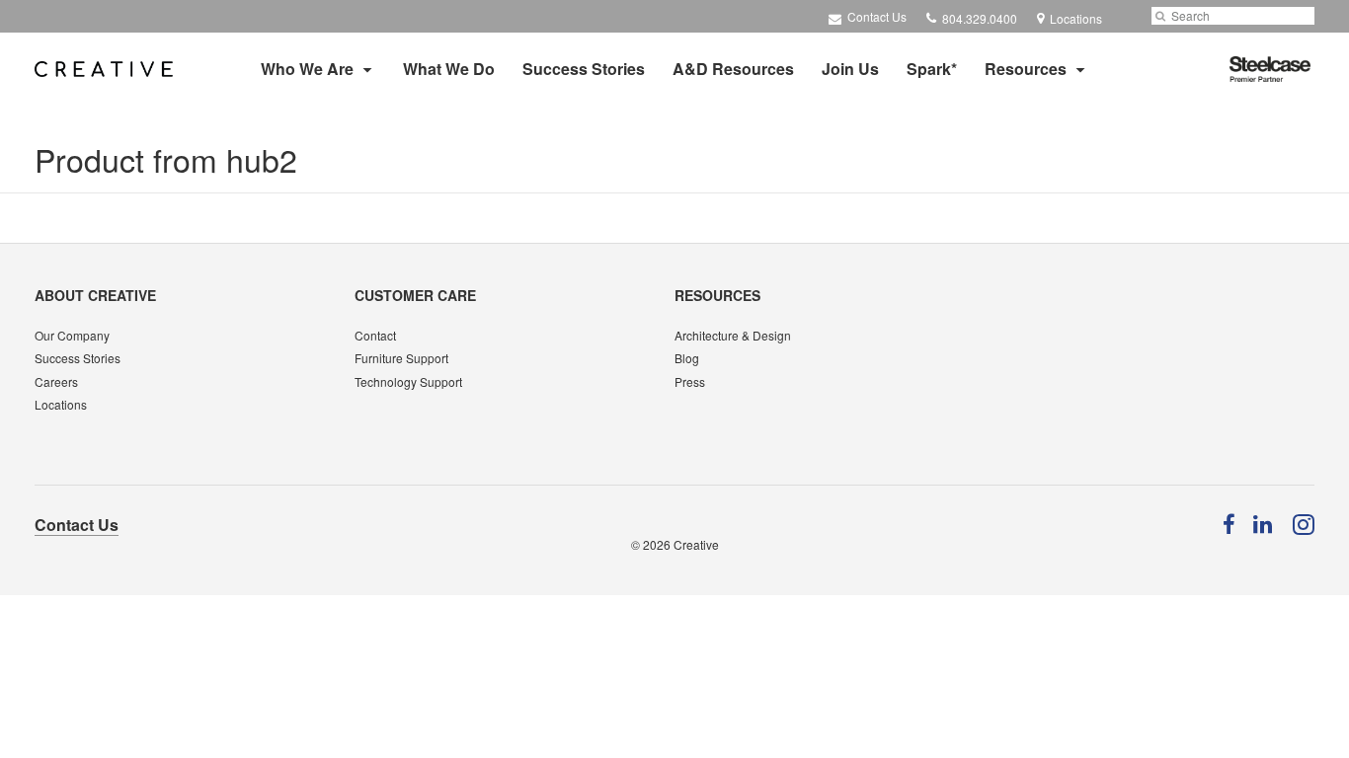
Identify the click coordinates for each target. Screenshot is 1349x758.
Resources (1026, 68)
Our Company (72, 335)
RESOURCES (717, 295)
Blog (686, 357)
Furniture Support (401, 357)
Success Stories (583, 68)
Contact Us (875, 16)
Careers (56, 381)
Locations (61, 404)
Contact (375, 335)
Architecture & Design (732, 335)
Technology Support (408, 381)
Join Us (850, 68)
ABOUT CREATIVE (95, 295)
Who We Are (307, 68)
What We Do (449, 68)
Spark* (932, 68)
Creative (696, 544)
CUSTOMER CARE (415, 295)
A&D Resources (733, 68)
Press (689, 381)
